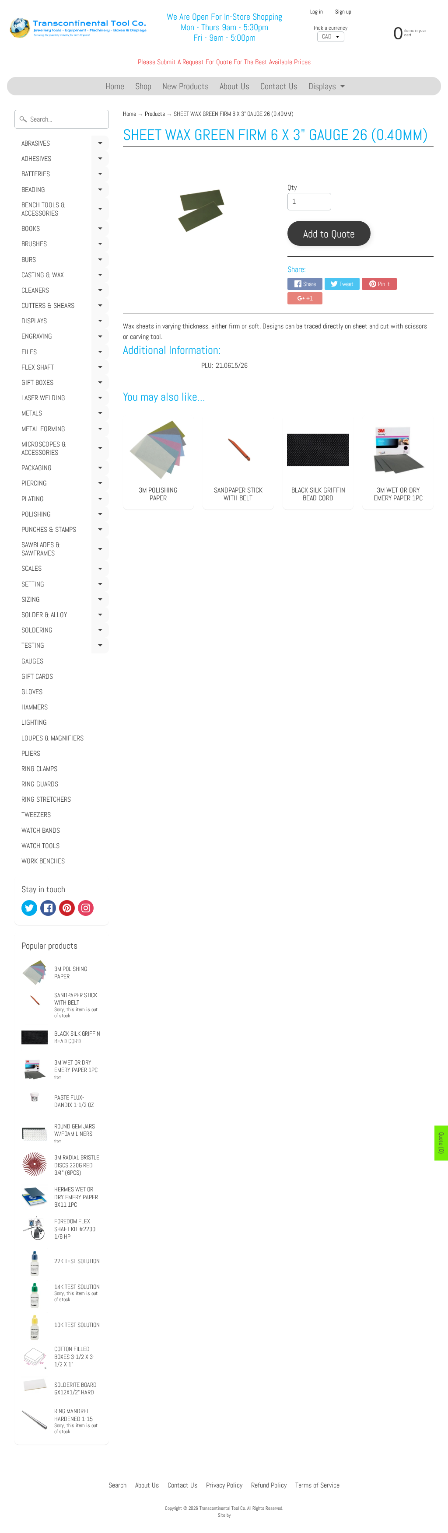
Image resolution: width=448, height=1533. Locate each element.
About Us (234, 86)
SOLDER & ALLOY (63, 616)
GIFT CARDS (37, 676)
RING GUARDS (39, 784)
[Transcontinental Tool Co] (79, 27)
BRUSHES (63, 245)
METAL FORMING (63, 430)
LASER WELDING (63, 399)
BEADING (63, 191)
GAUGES (32, 661)
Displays (327, 87)
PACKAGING (63, 469)
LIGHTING (34, 722)
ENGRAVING (63, 338)
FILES (63, 353)
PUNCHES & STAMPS (63, 531)
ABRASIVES (63, 145)
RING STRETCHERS (46, 799)
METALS (63, 415)
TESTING (63, 647)
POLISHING (63, 516)
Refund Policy (269, 1485)
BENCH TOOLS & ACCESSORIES (63, 210)
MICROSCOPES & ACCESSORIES (63, 450)
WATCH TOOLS (40, 845)
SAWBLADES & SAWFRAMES (63, 550)
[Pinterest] (67, 908)
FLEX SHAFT (63, 369)
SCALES (63, 570)
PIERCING (63, 484)
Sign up (343, 12)
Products (155, 114)
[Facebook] (48, 908)
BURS (63, 261)
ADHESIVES (63, 160)
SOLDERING (63, 631)
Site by (224, 1515)
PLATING (63, 500)
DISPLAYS (63, 322)
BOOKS (63, 230)
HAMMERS (34, 707)
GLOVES (31, 691)
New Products (185, 86)
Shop (143, 86)
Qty (292, 187)
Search (117, 1485)
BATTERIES (63, 175)
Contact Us (279, 86)
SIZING (63, 601)
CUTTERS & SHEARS (63, 307)
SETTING (63, 586)
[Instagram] (86, 908)
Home (114, 86)
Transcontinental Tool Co (222, 1508)
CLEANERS (63, 292)
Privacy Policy (224, 1485)
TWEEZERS (36, 814)
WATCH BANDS (40, 830)
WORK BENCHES (43, 861)
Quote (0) (441, 1143)
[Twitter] (29, 908)
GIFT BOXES (63, 384)
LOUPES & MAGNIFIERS (52, 738)
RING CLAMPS (39, 768)
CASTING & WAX (63, 276)
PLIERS (30, 753)
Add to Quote (329, 234)
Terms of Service (317, 1485)
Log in (316, 12)
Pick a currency (330, 27)
